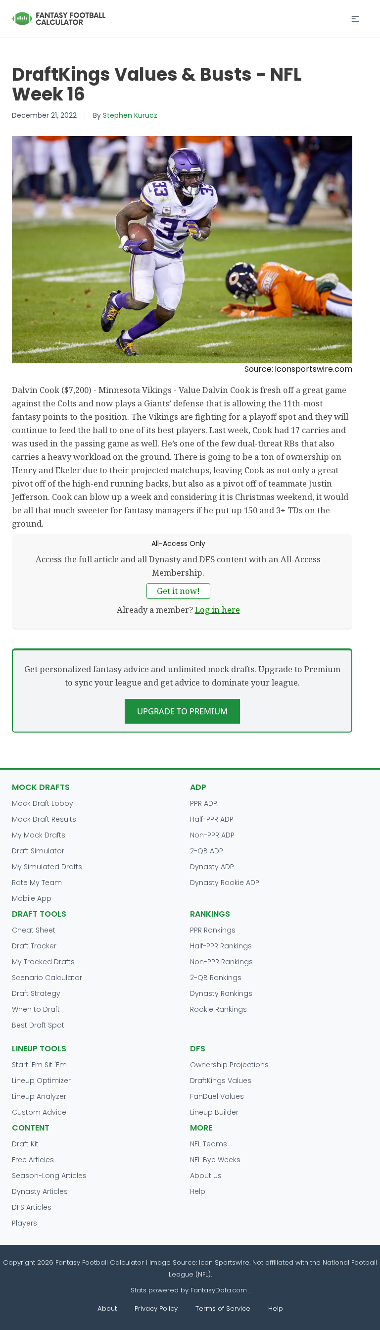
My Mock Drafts (38, 835)
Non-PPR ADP (212, 835)
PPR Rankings (213, 930)
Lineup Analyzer (39, 1096)
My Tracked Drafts (43, 962)
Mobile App (31, 898)
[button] (355, 19)
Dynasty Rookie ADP (224, 882)
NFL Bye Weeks (215, 1160)
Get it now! (178, 590)
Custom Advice (39, 1112)
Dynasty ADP (212, 867)
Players (24, 1223)
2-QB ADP (206, 851)
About (107, 1308)
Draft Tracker (34, 946)
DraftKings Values (220, 1080)
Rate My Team (37, 882)
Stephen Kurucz (130, 115)
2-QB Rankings (215, 978)
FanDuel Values (217, 1096)
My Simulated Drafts (47, 867)
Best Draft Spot (38, 1025)
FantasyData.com (219, 1290)
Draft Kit (25, 1144)
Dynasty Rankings (221, 993)
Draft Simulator (38, 851)
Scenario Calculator (47, 978)
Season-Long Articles (49, 1176)
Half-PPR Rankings (221, 946)
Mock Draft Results (44, 819)
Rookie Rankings (218, 1009)
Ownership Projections (229, 1065)
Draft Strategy (36, 993)
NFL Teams (208, 1144)
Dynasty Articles (40, 1191)
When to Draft (36, 1009)
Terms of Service (222, 1308)
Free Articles (33, 1160)
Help (197, 1191)
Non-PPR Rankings (221, 962)
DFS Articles (31, 1207)
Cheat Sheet (33, 930)
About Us (206, 1176)
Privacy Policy (156, 1308)
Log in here (217, 609)
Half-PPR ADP (212, 819)
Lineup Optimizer (41, 1080)
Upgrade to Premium (182, 711)
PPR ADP (203, 803)
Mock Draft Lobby (42, 803)
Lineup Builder (214, 1112)
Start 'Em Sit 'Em (39, 1065)
